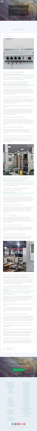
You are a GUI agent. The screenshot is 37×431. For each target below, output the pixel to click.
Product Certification (10, 404)
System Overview (10, 383)
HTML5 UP (22, 427)
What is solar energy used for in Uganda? (12, 225)
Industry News (10, 409)
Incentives (10, 399)
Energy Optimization (26, 389)
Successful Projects (26, 407)
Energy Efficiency (26, 397)
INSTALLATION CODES (20, 29)
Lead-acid (10, 389)
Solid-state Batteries (10, 392)
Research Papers (26, 409)
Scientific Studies (26, 411)
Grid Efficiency (26, 401)
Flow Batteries (10, 391)
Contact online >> (18, 12)
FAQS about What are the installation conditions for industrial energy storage (18, 288)
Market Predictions (10, 420)
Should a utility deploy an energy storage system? (15, 314)
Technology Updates (10, 412)
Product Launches (10, 411)
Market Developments (10, 413)
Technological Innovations (26, 412)
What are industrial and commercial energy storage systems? (17, 329)
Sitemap (27, 427)
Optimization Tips (26, 398)
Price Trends (10, 398)
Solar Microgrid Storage (10, 382)
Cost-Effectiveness (10, 401)
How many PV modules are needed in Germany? (14, 117)
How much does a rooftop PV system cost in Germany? (16, 86)
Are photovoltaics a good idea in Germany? (13, 127)
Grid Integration (26, 384)
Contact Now (18, 373)
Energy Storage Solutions (10, 386)
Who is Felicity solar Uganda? (10, 215)
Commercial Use (26, 394)
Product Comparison (26, 416)
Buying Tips (26, 415)
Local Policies (26, 403)
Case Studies (26, 406)
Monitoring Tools (26, 391)
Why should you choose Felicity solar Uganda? (14, 233)
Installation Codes (10, 403)
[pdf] (23, 79)
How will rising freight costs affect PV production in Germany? (18, 136)
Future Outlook (10, 417)
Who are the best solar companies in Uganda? (14, 194)
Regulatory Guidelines (26, 402)
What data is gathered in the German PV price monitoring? (17, 97)
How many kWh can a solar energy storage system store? (16, 338)
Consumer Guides (26, 413)
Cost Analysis (10, 397)
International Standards (26, 404)
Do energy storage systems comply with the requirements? (17, 323)
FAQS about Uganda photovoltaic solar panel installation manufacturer (16, 190)
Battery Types (10, 387)
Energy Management (26, 387)
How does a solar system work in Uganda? (13, 205)
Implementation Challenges (26, 408)
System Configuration (26, 383)
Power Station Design (26, 382)
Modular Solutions (26, 386)
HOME (13, 29)
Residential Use (26, 393)
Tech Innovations (10, 418)
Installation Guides (10, 384)
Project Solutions (18, 369)
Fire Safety (10, 406)
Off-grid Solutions (26, 396)
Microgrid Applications (26, 392)
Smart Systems (26, 388)
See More (9, 348)
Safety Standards (10, 402)
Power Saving (26, 399)
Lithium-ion (10, 388)
